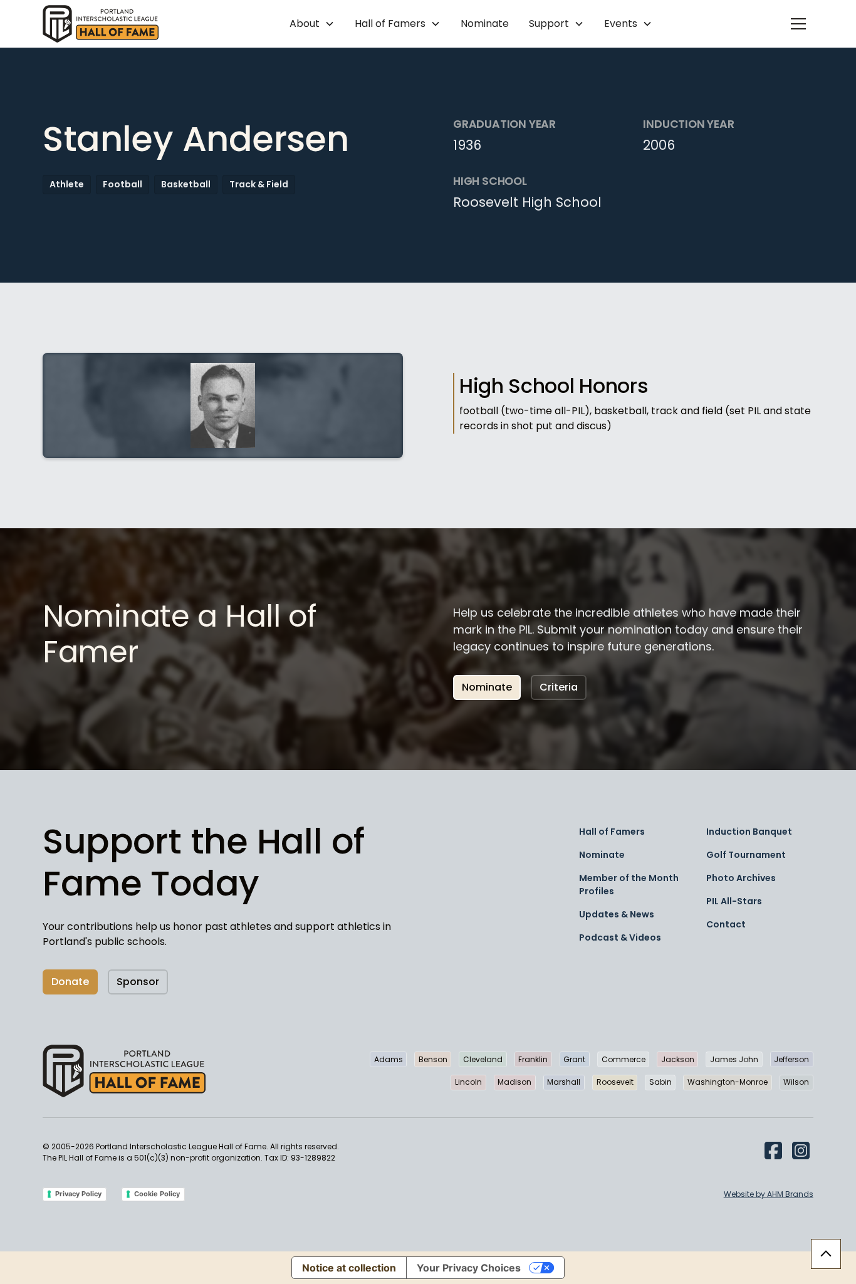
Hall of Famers (612, 831)
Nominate (485, 23)
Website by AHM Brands (768, 1194)
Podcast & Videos (620, 937)
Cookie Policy (157, 1193)
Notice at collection (349, 1267)
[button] (312, 23)
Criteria (559, 687)
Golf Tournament (746, 854)
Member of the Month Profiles (629, 884)
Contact (726, 924)
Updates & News (616, 914)
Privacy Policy (78, 1193)
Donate (70, 981)
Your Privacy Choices (469, 1267)
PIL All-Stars (734, 901)
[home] (101, 24)
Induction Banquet (749, 831)
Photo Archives (741, 878)
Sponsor (138, 981)
